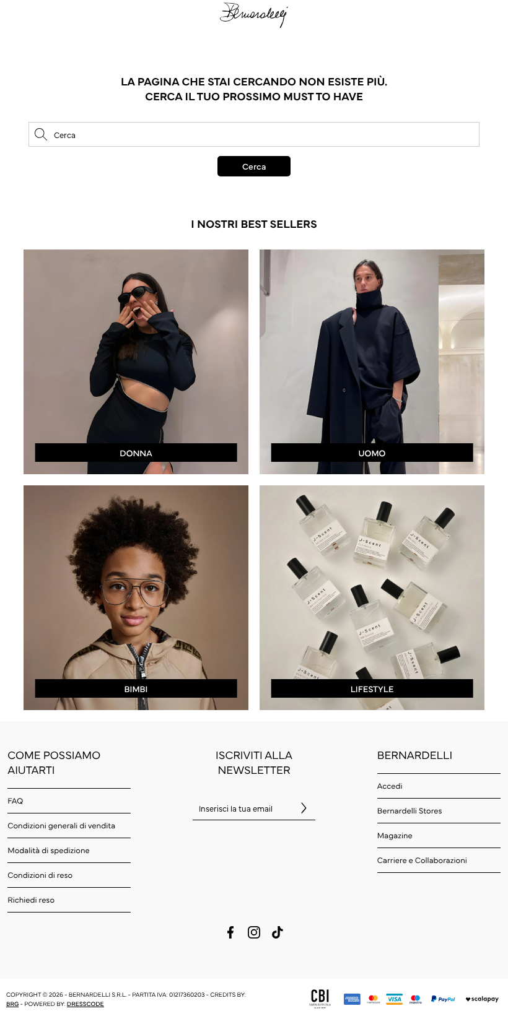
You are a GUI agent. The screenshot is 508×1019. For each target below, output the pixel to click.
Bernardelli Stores (409, 810)
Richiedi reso (31, 899)
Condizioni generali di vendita (61, 825)
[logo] (254, 13)
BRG (12, 1003)
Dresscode (85, 1003)
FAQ (15, 800)
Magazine (395, 835)
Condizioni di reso (39, 874)
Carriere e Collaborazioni (422, 859)
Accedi (390, 785)
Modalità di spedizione (48, 850)
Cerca (254, 166)
